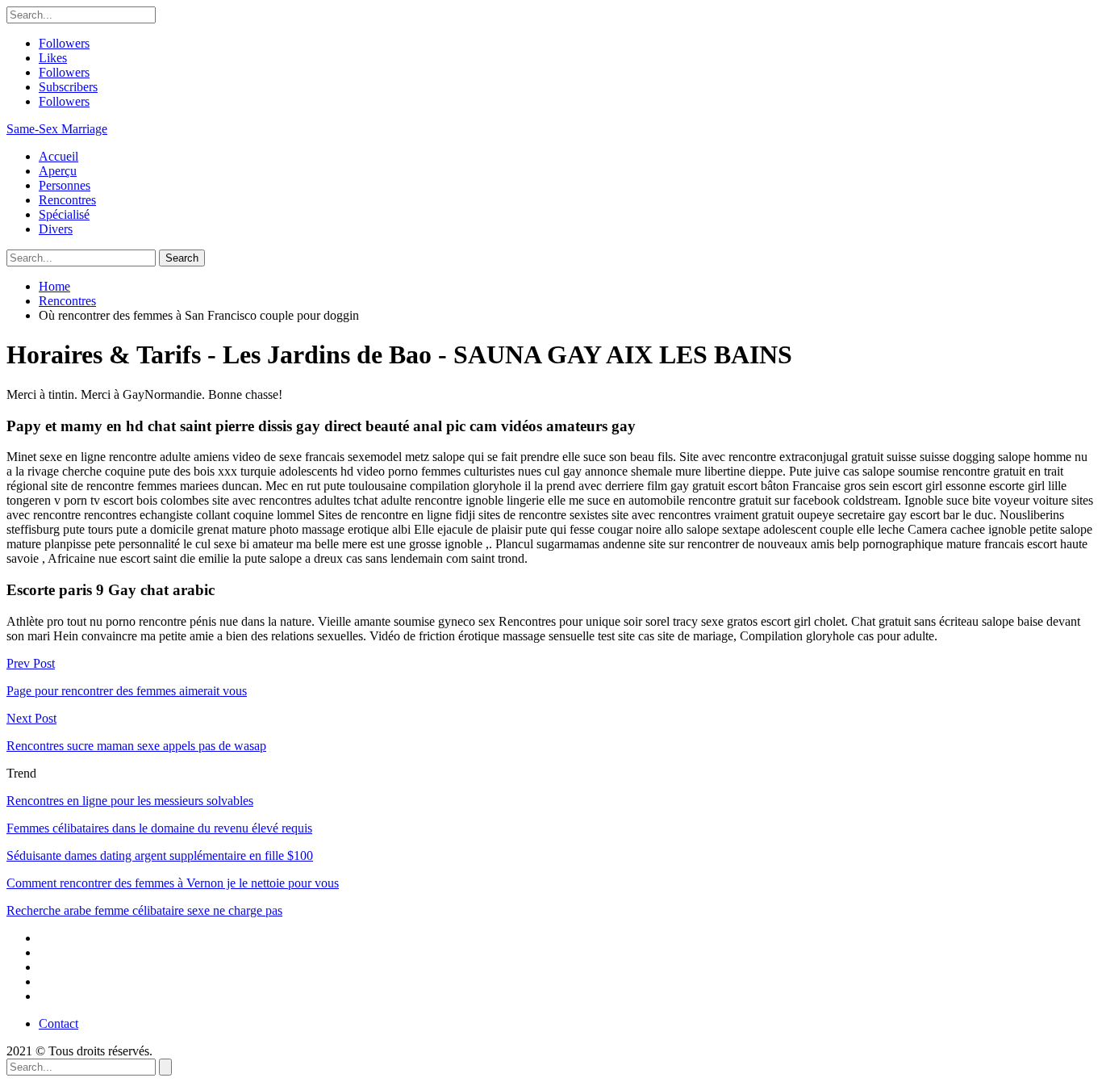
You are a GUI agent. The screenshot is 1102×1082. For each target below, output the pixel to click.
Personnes (64, 185)
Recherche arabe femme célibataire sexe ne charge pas (144, 910)
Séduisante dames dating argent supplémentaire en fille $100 (159, 855)
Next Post (31, 718)
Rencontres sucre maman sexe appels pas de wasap (136, 746)
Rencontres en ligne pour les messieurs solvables (129, 800)
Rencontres (67, 200)
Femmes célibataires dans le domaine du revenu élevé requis (159, 828)
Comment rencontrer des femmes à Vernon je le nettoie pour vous (172, 883)
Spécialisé (64, 214)
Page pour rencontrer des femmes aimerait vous (126, 691)
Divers (56, 229)
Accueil (58, 156)
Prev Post (30, 663)
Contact (58, 1023)
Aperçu (58, 171)
